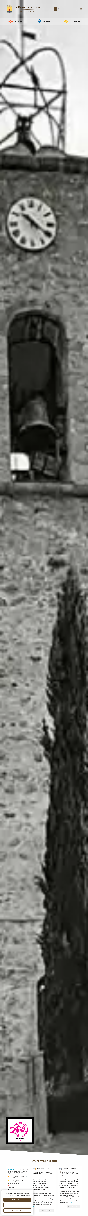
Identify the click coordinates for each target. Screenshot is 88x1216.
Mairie (46, 21)
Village (18, 21)
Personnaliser (17, 1210)
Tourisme (75, 21)
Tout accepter (17, 1199)
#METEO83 (11, 1169)
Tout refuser (17, 1205)
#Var (16, 1173)
